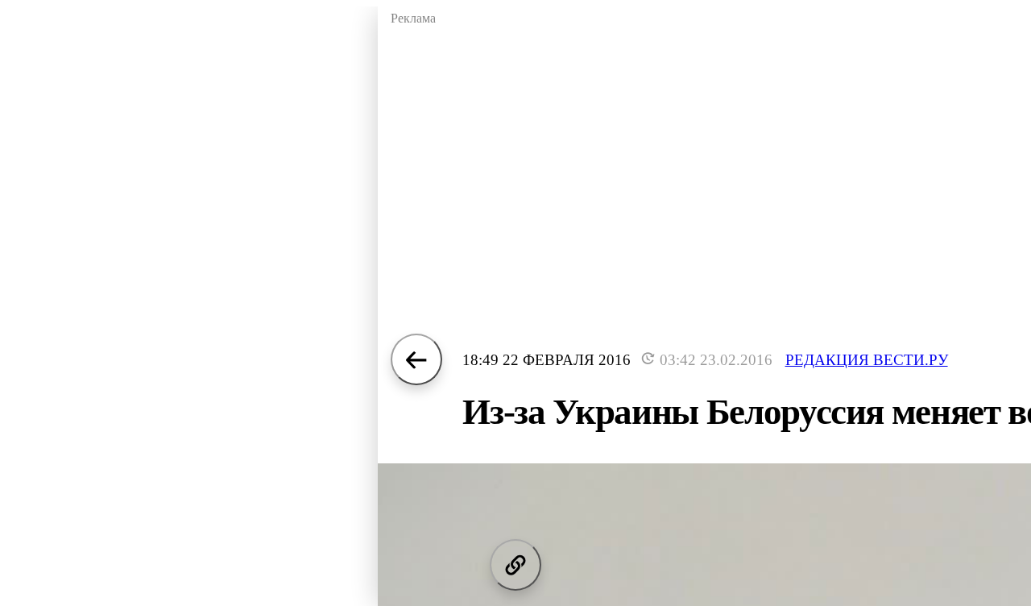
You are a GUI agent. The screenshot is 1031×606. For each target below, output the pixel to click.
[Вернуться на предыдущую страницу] (416, 359)
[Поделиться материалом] (515, 565)
